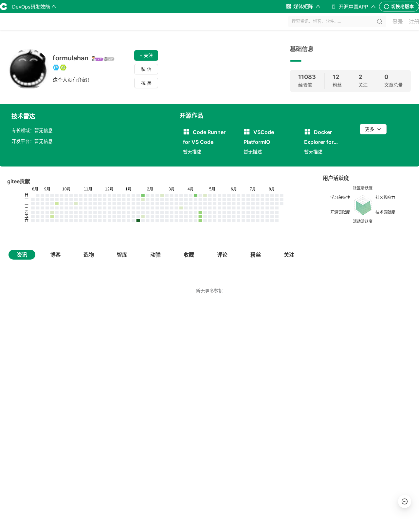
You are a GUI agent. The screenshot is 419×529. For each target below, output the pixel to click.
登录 (397, 21)
